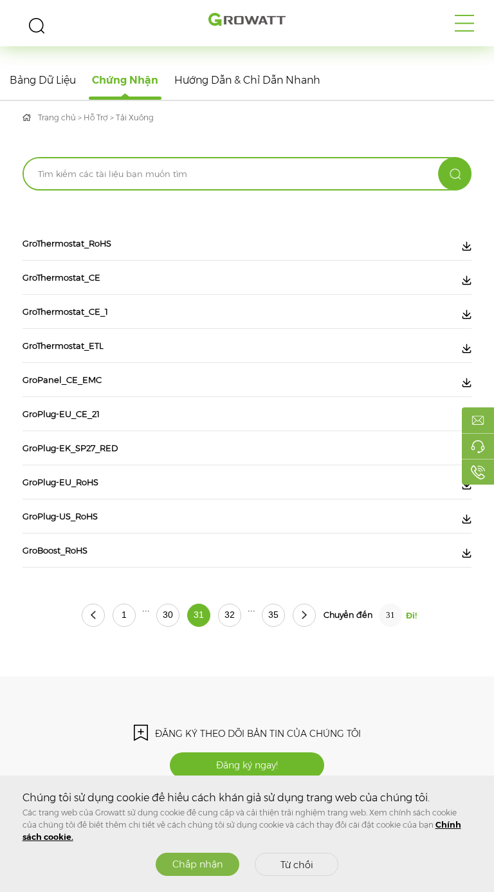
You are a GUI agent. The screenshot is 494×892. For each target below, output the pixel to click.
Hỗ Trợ (96, 117)
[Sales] (478, 420)
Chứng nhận (125, 80)
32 (229, 615)
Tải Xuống (135, 117)
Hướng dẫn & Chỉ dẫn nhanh (247, 80)
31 (199, 615)
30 (168, 615)
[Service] (478, 446)
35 (273, 615)
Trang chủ (57, 117)
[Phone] (478, 472)
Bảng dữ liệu (43, 80)
